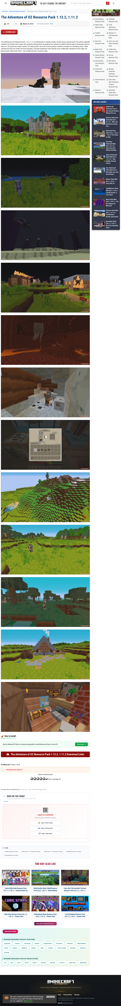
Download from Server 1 (14, 769)
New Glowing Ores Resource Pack (99, 63)
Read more (28, 1001)
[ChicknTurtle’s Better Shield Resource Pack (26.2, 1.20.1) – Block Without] (45, 877)
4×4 (5, 962)
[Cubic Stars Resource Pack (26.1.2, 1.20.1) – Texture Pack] (16, 903)
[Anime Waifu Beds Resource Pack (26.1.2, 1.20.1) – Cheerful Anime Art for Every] (16, 877)
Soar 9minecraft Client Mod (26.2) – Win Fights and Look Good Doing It (112, 171)
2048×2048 (83, 962)
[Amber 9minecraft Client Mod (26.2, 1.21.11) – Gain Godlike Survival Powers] (99, 159)
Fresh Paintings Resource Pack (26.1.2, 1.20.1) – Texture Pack (75, 915)
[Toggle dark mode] (113, 3)
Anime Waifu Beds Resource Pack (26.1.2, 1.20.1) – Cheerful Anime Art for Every (15, 889)
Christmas (27, 943)
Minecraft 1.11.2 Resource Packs (31, 851)
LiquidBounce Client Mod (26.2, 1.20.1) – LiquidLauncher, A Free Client (112, 192)
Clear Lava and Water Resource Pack (113, 43)
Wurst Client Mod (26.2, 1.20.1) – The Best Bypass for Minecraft (112, 203)
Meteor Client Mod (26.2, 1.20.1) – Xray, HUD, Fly (111, 181)
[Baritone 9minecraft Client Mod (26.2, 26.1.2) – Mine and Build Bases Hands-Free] (99, 122)
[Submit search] (107, 3)
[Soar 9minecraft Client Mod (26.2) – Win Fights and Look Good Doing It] (99, 171)
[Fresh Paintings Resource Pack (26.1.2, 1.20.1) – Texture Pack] (75, 903)
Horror (6, 948)
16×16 (19, 962)
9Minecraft (59, 1003)
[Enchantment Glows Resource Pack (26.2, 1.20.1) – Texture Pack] (45, 903)
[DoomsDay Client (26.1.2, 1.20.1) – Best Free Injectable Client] (99, 224)
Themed (6, 952)
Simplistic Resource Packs (74, 851)
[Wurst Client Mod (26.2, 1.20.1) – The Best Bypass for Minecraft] (99, 202)
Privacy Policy (67, 994)
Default (37, 943)
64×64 (34, 962)
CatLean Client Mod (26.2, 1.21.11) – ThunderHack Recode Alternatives (112, 214)
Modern (33, 948)
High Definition (81, 943)
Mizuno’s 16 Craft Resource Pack (113, 35)
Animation (7, 943)
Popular (50, 948)
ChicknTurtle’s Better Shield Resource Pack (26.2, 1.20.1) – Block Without (45, 889)
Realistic (73, 948)
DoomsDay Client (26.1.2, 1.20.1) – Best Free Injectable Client (112, 224)
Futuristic (70, 943)
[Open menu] (6, 3)
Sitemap (76, 994)
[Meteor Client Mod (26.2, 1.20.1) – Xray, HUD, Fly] (99, 181)
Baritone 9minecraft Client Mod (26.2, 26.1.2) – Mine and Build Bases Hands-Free (112, 122)
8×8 (11, 962)
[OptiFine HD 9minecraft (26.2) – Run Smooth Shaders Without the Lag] (99, 109)
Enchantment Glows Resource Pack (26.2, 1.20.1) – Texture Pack (45, 915)
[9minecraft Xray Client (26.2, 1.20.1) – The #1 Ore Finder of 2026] (99, 134)
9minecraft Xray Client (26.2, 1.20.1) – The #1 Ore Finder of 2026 (112, 134)
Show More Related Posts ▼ (45, 923)
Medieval (24, 948)
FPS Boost (59, 943)
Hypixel (14, 948)
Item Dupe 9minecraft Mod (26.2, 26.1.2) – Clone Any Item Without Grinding (111, 146)
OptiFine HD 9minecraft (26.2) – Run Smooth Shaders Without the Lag (112, 110)
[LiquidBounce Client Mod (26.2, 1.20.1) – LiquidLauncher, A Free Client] (99, 191)
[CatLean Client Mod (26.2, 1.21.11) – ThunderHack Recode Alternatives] (99, 213)
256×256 (52, 962)
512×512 (62, 962)
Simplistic (83, 948)
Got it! (50, 997)
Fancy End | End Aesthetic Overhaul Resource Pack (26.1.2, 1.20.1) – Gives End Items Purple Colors (75, 889)
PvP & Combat (61, 948)
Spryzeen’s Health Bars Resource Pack (113, 92)
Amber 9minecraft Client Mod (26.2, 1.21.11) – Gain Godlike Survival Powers (111, 159)
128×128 (43, 962)
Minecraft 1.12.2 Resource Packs (53, 851)
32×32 (26, 962)
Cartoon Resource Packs (11, 851)
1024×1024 (72, 962)
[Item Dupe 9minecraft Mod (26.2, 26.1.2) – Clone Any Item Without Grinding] (99, 145)
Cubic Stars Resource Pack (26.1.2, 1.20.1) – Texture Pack (15, 915)
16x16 (51, 24)
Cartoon (17, 943)
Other (42, 948)
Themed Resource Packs (11, 855)
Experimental (48, 943)
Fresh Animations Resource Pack (113, 27)
